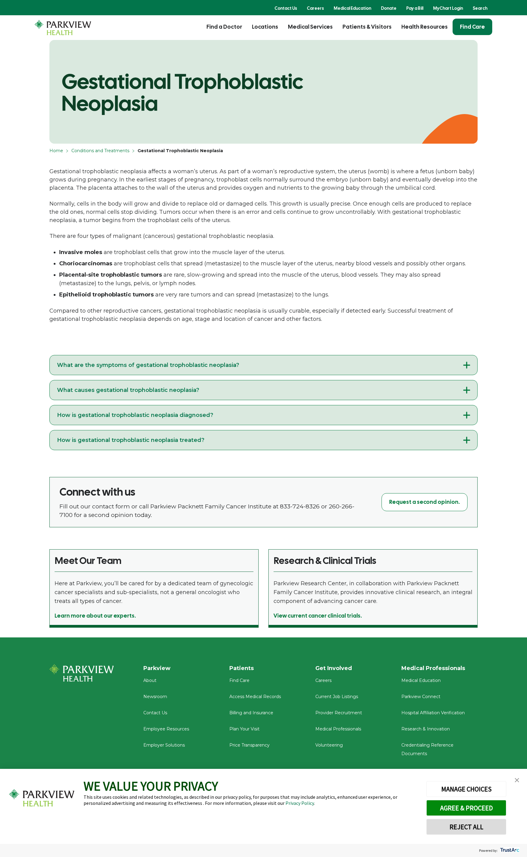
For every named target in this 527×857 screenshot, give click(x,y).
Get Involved (333, 668)
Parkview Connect (420, 696)
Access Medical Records (255, 696)
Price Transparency (249, 745)
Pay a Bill (414, 8)
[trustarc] (509, 850)
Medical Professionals (338, 729)
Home (56, 150)
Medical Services (310, 26)
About (149, 680)
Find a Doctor (224, 26)
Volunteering (329, 745)
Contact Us (285, 8)
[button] (517, 780)
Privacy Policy (299, 803)
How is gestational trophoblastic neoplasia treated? (130, 440)
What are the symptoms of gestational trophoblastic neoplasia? (148, 365)
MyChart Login (448, 8)
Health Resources (424, 26)
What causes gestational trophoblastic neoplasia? (128, 390)
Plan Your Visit (244, 729)
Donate (388, 8)
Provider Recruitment (338, 712)
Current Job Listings (336, 696)
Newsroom (155, 696)
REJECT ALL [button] (466, 827)
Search (480, 8)
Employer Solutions (164, 745)
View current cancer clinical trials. (318, 615)
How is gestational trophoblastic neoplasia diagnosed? (135, 415)
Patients (241, 668)
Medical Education (352, 8)
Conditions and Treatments (100, 150)
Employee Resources (166, 729)
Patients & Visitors (367, 26)
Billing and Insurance (251, 712)
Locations (265, 26)
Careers (315, 8)
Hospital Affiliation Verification (433, 712)
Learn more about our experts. (95, 615)
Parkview (156, 668)
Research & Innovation (425, 729)
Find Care (472, 26)
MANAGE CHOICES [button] (466, 789)
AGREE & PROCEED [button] (466, 808)
